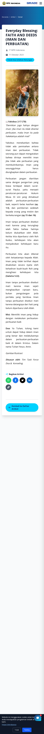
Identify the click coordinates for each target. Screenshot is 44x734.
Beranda (5, 17)
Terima (27, 730)
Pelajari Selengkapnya (9, 725)
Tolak (17, 730)
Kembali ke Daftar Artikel (20, 407)
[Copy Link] (8, 387)
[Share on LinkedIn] (29, 380)
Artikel (13, 17)
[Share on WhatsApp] (8, 380)
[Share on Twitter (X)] (22, 380)
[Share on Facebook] (15, 380)
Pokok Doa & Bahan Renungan (20, 60)
